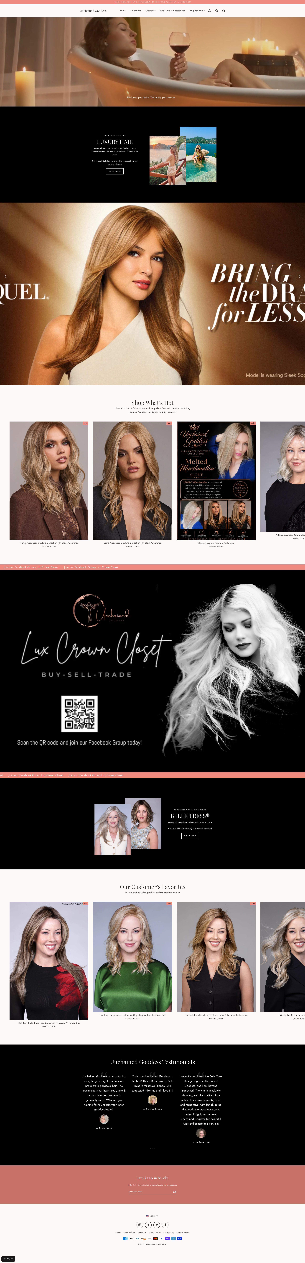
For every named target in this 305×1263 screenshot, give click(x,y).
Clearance (151, 10)
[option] (152, 294)
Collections (135, 10)
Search (118, 1232)
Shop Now (115, 171)
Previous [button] (5, 275)
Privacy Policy (168, 1232)
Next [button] (299, 275)
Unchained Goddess (93, 10)
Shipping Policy (155, 1232)
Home (122, 10)
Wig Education (197, 10)
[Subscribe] (174, 1191)
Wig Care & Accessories (172, 10)
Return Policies (129, 1232)
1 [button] (150, 1148)
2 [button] (152, 1148)
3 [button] (154, 1148)
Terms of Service (183, 1232)
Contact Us (142, 1232)
